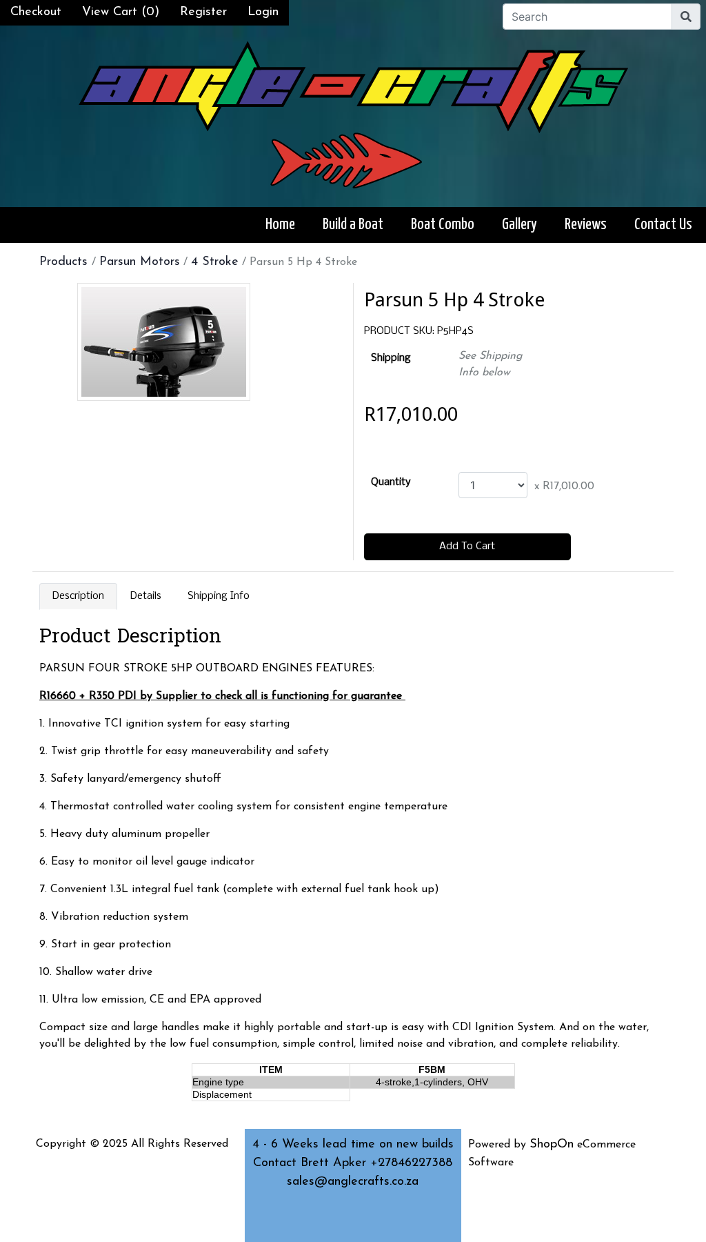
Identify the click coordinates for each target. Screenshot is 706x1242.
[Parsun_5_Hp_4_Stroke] (164, 342)
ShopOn (552, 1144)
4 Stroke (215, 262)
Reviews (586, 225)
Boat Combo (442, 225)
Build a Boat (353, 225)
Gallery (519, 225)
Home (280, 225)
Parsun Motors (139, 262)
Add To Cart (467, 546)
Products (65, 262)
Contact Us (663, 225)
